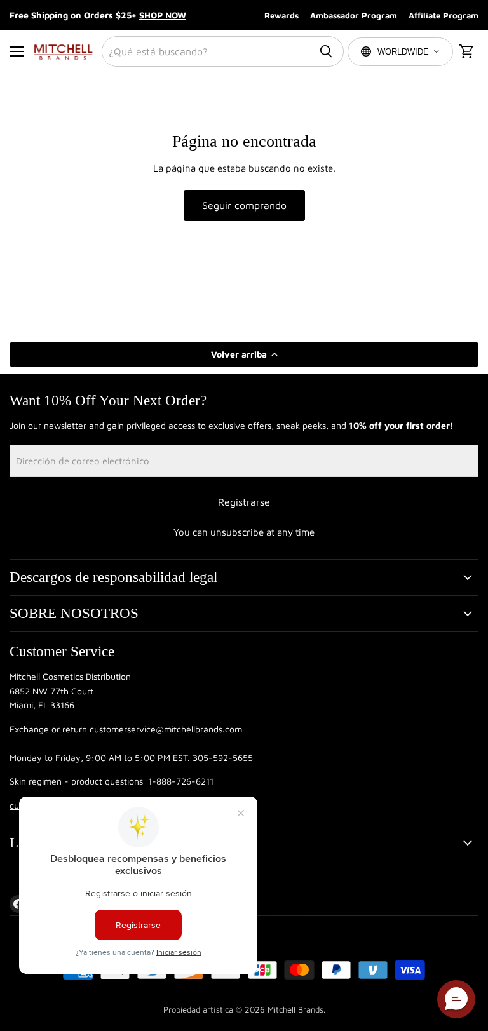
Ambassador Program (353, 15)
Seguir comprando (244, 205)
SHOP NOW (162, 15)
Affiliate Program (443, 15)
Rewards (281, 15)
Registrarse (244, 502)
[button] (456, 999)
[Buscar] (326, 51)
